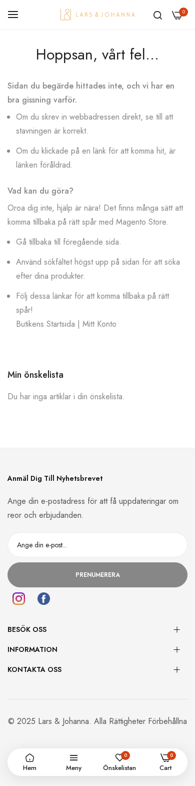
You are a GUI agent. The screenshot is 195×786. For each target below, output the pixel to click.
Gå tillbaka (34, 242)
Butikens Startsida (45, 324)
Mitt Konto (99, 324)
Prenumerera (98, 574)
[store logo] (97, 14)
